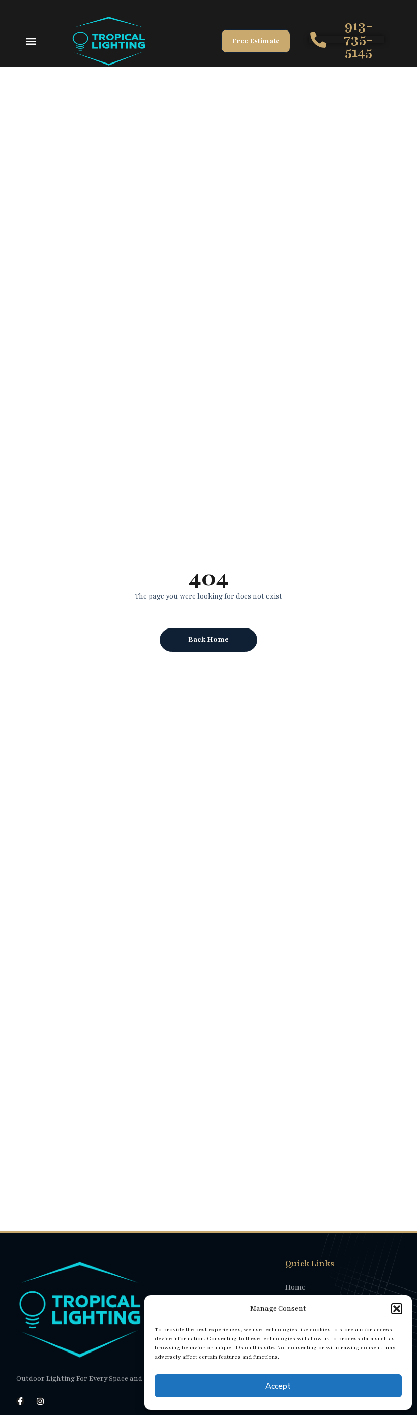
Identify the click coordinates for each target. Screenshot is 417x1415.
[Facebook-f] (20, 1401)
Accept (278, 1386)
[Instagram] (40, 1401)
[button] (397, 1309)
